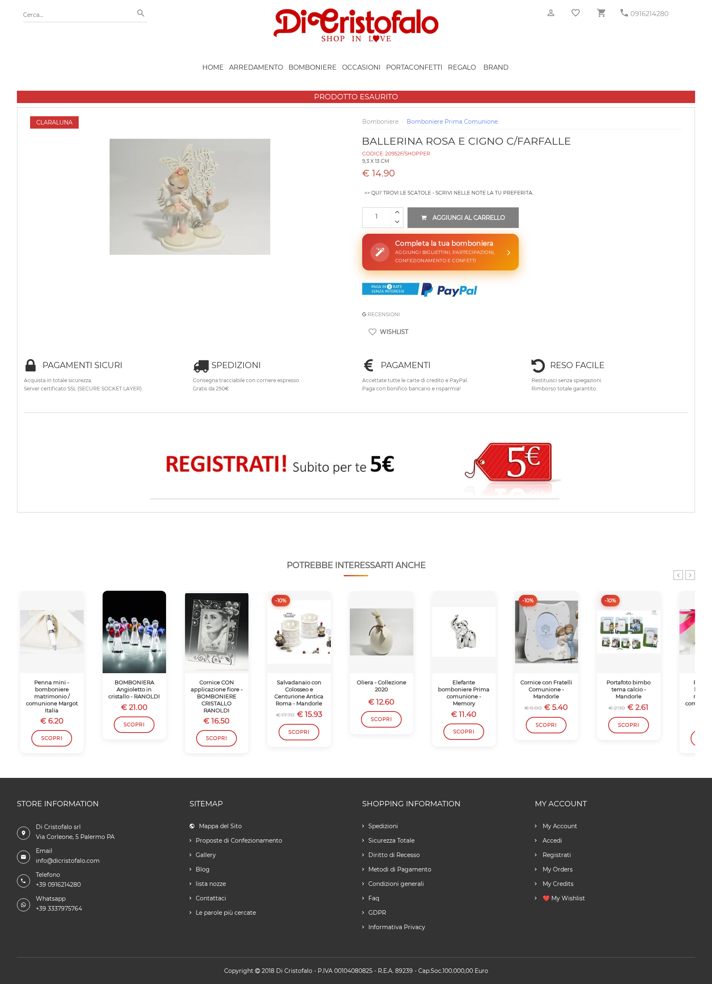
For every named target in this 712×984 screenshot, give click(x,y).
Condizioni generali (396, 884)
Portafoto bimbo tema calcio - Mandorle (629, 689)
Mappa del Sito (220, 826)
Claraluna (54, 122)
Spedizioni (383, 826)
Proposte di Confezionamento (239, 840)
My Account (559, 826)
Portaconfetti (414, 67)
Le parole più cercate (226, 912)
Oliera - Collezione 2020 (381, 686)
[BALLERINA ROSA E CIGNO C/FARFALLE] (190, 120)
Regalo (462, 67)
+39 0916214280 (58, 884)
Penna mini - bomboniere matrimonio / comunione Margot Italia (52, 696)
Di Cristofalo (294, 971)
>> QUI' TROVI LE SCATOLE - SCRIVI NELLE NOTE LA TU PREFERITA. (449, 193)
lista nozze (211, 884)
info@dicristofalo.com (68, 860)
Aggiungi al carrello (469, 217)
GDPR (377, 912)
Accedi (551, 840)
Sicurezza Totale (391, 840)
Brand (495, 67)
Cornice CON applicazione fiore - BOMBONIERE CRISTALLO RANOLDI (217, 696)
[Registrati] (356, 466)
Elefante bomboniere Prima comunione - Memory (464, 693)
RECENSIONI (383, 314)
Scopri (51, 738)
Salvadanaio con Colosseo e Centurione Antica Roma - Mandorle (298, 693)
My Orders (557, 869)
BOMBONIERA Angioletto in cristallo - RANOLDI (134, 689)
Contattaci (211, 898)
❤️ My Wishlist (563, 898)
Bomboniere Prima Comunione (452, 121)
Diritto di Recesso (394, 855)
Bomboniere (312, 67)
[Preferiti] (575, 13)
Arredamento (256, 67)
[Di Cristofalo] (356, 11)
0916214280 (649, 14)
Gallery (206, 855)
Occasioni (361, 67)
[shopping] (601, 13)
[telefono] (624, 13)
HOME (213, 67)
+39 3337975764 (59, 908)
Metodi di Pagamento (399, 869)
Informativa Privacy (396, 927)
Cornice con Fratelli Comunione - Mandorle (546, 689)
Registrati (556, 855)
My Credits (557, 884)
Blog (203, 869)
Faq (373, 898)
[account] (551, 13)
